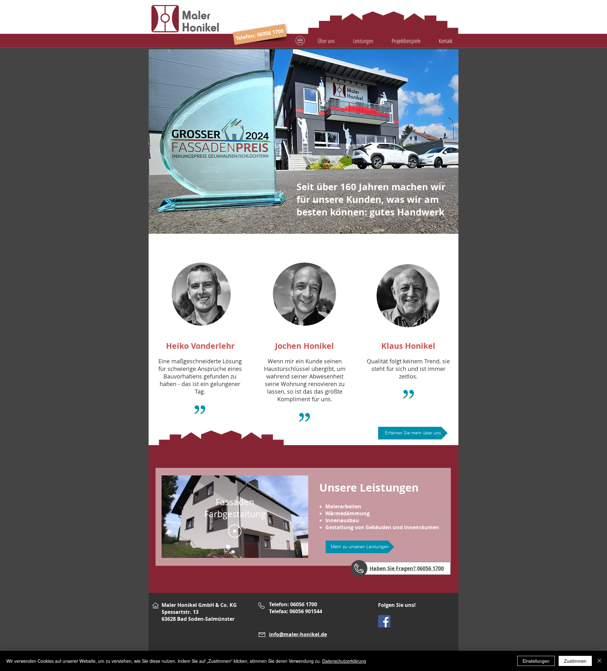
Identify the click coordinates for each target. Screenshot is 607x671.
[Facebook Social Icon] (384, 621)
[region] (325, 21)
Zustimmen (575, 661)
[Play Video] (235, 531)
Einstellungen (536, 661)
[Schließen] (599, 661)
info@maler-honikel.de (298, 634)
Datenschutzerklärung (344, 661)
